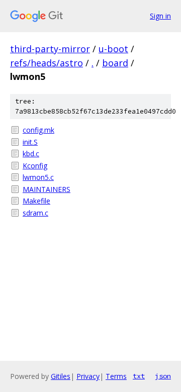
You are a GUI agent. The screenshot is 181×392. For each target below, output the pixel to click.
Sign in (160, 16)
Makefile (36, 201)
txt (139, 375)
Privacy (88, 376)
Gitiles (60, 376)
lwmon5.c (38, 177)
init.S (30, 142)
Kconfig (35, 165)
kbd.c (31, 153)
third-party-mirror (50, 49)
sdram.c (35, 213)
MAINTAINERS (46, 189)
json (163, 375)
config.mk (38, 130)
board (115, 63)
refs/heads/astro (46, 63)
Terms (116, 376)
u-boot (113, 49)
